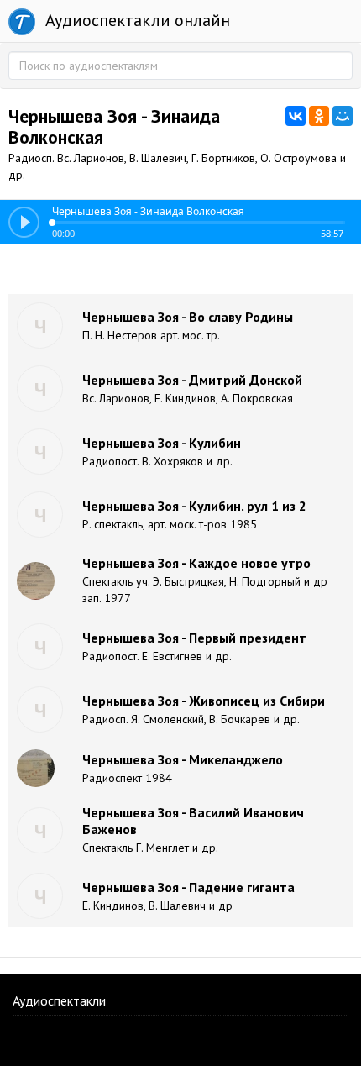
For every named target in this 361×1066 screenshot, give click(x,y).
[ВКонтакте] (295, 116)
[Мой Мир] (342, 116)
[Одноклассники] (319, 116)
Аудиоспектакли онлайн (135, 20)
